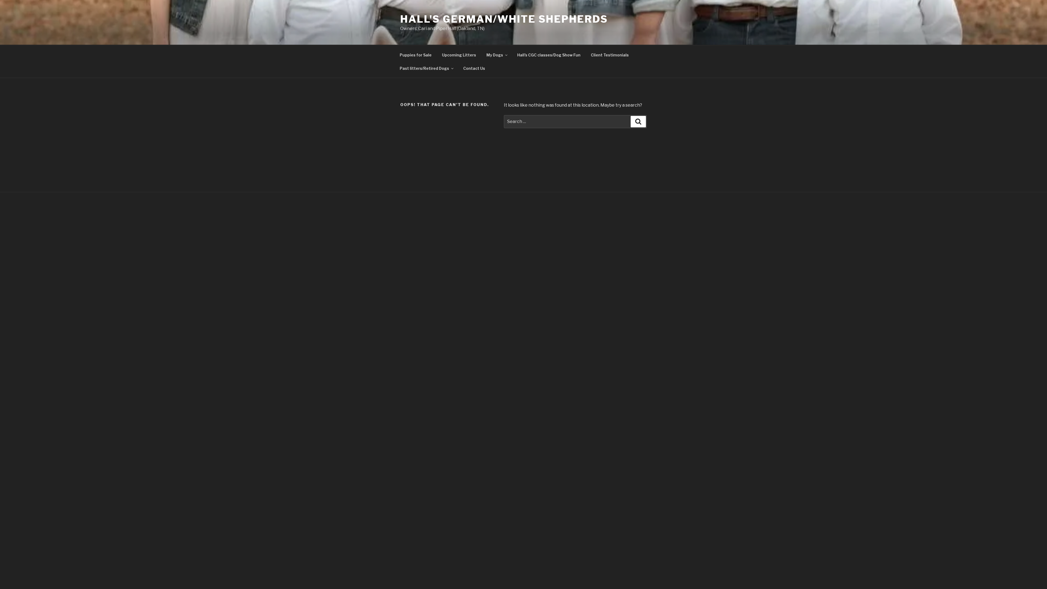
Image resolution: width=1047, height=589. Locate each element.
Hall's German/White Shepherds (504, 19)
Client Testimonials (610, 55)
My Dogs (494, 55)
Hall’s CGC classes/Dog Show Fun (548, 55)
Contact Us (474, 68)
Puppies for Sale (416, 55)
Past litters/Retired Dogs (424, 68)
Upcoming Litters (459, 55)
